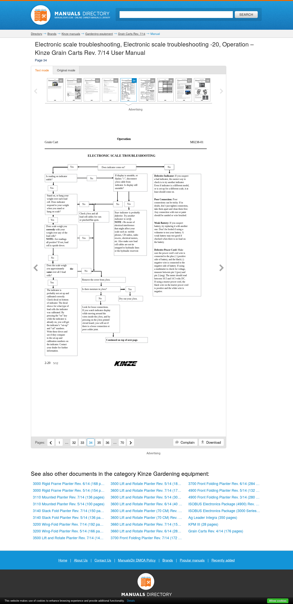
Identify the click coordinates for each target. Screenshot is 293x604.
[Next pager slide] (221, 92)
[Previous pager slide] (35, 92)
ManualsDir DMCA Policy (137, 560)
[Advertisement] (128, 116)
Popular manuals (192, 560)
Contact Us (102, 560)
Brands (167, 560)
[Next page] (221, 268)
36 (107, 442)
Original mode (66, 70)
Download (213, 442)
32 (74, 442)
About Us (81, 560)
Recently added (223, 560)
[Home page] (41, 15)
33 (82, 442)
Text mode (42, 70)
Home (62, 560)
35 (99, 442)
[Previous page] (35, 268)
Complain (187, 442)
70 (122, 442)
